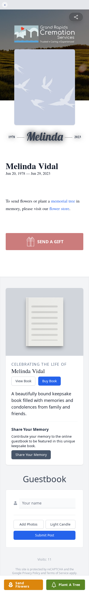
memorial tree (63, 201)
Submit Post (44, 535)
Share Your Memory (31, 454)
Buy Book (49, 381)
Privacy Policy (31, 573)
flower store (59, 208)
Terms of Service (58, 573)
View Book (23, 381)
